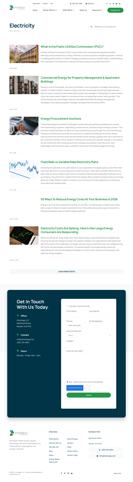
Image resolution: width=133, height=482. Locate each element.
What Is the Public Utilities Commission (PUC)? (72, 47)
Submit (89, 395)
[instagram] (113, 3)
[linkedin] (119, 3)
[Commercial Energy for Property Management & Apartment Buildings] (24, 85)
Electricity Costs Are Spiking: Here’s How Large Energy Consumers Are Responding (77, 230)
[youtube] (116, 3)
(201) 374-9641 (23, 342)
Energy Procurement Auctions (61, 119)
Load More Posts (66, 271)
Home (11, 31)
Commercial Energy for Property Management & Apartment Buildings (80, 79)
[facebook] (107, 3)
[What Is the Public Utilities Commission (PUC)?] (24, 54)
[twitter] (110, 3)
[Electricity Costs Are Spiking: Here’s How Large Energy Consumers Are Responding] (24, 235)
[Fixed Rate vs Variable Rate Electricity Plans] (24, 169)
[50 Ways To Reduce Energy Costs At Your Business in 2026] (24, 206)
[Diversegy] (17, 6)
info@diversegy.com (25, 339)
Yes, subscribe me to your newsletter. (86, 382)
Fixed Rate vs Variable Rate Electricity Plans (69, 162)
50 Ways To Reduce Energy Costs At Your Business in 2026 (79, 199)
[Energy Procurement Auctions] (24, 126)
